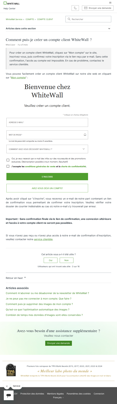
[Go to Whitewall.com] (12, 3)
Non (66, 260)
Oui (50, 260)
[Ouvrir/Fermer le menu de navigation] (110, 2)
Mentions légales (55, 393)
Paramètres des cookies (79, 393)
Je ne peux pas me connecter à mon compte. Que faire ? (38, 298)
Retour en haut (14, 277)
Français (57, 397)
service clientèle (43, 239)
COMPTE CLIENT (45, 19)
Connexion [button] (99, 393)
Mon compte (18, 77)
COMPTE (30, 19)
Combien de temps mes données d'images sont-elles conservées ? (44, 314)
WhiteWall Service (14, 19)
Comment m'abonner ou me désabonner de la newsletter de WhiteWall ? (47, 293)
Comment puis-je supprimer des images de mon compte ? (39, 304)
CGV (15, 393)
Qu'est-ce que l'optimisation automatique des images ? (37, 309)
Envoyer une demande (58, 343)
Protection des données (32, 393)
